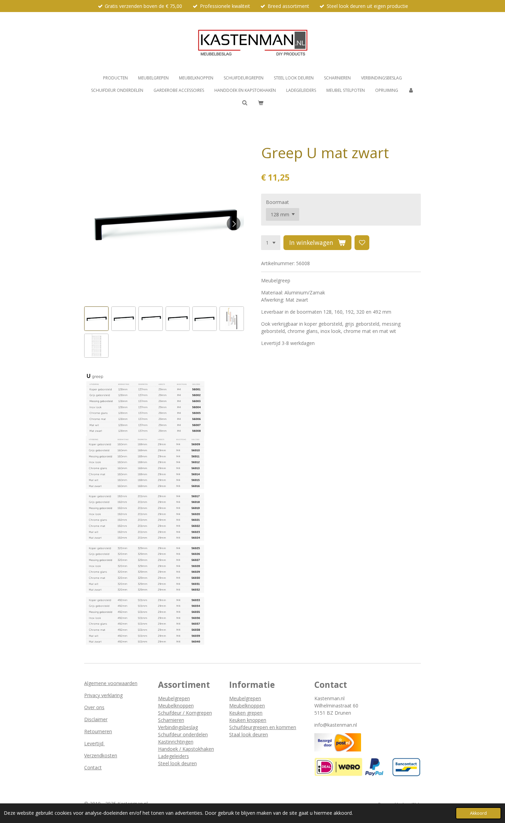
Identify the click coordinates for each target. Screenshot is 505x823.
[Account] (411, 90)
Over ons (94, 707)
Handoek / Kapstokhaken (186, 749)
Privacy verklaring (103, 695)
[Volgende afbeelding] (233, 223)
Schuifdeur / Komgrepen (185, 713)
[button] (96, 318)
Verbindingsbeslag (178, 727)
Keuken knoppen (247, 720)
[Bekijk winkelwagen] (260, 102)
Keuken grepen (245, 713)
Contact (93, 767)
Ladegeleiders (173, 756)
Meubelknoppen (176, 705)
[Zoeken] (244, 102)
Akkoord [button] (478, 813)
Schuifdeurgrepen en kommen (262, 727)
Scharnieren (171, 720)
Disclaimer (96, 719)
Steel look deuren (177, 763)
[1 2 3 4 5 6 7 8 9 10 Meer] (270, 242)
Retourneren (98, 731)
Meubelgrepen (174, 698)
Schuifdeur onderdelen (183, 734)
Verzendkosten (100, 755)
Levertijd (94, 743)
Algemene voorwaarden (110, 683)
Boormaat (277, 202)
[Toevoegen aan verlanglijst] (362, 242)
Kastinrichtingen (175, 741)
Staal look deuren (248, 734)
